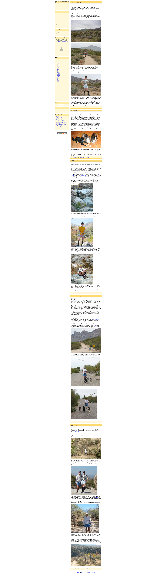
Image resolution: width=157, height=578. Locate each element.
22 (86, 572)
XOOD (96, 497)
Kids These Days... (59, 121)
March (58, 68)
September (58, 75)
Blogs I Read (58, 7)
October (58, 74)
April (58, 67)
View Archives (58, 59)
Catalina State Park (82, 433)
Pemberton (85, 289)
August (58, 63)
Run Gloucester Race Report (60, 117)
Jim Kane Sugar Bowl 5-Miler (61, 124)
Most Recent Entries (60, 114)
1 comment (73, 292)
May (58, 66)
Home (57, 4)
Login (57, 9)
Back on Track (60, 88)
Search (57, 102)
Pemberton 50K (76, 431)
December (58, 72)
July (57, 64)
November (58, 73)
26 (92, 572)
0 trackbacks (82, 107)
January (58, 61)
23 (88, 572)
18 (81, 572)
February (58, 69)
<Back (78, 572)
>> (96, 572)
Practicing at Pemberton (61, 86)
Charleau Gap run (95, 428)
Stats (56, 6)
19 (82, 572)
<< (76, 572)
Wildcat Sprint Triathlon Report (61, 119)
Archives (57, 57)
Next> (94, 572)
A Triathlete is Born (59, 118)
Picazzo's (91, 100)
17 (79, 572)
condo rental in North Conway (63, 41)
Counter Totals (59, 107)
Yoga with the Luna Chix (60, 120)
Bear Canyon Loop (83, 175)
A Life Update (58, 116)
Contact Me (58, 5)
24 (89, 572)
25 (91, 572)
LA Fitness (74, 300)
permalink (87, 107)
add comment (73, 107)
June (58, 65)
